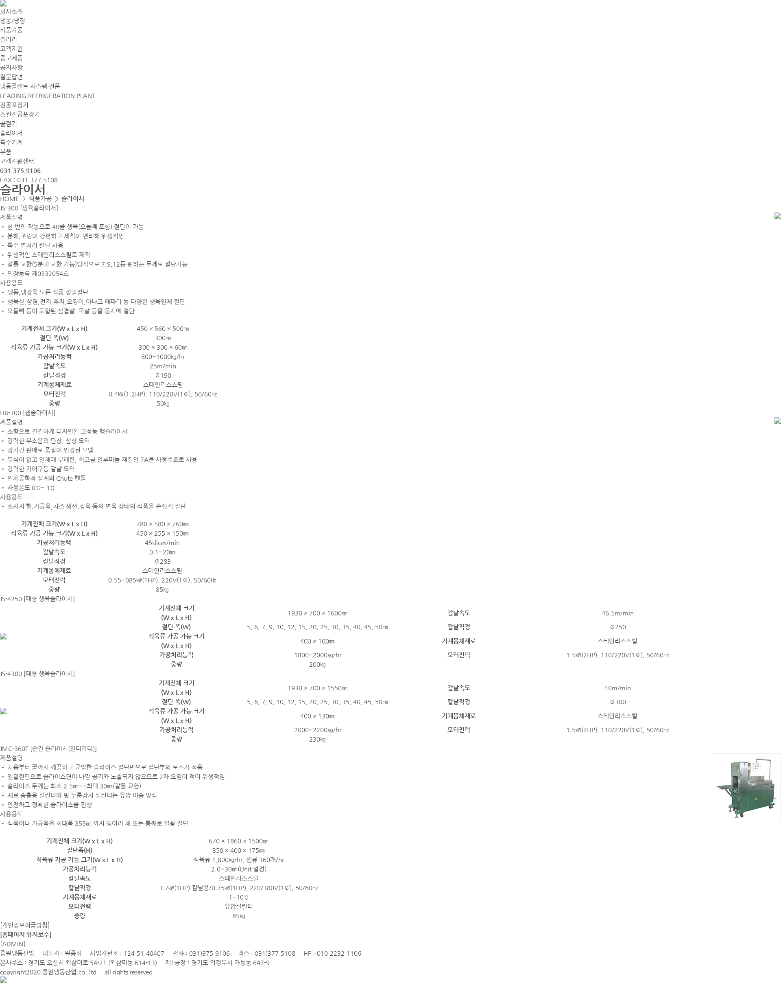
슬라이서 (11, 132)
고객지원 (11, 48)
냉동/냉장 (12, 20)
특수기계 (11, 142)
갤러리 (8, 39)
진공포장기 (14, 104)
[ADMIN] (12, 943)
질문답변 (11, 76)
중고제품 (11, 58)
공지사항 (11, 67)
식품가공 (11, 29)
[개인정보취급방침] (25, 925)
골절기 (8, 123)
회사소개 (11, 11)
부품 (5, 151)
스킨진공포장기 (20, 114)
